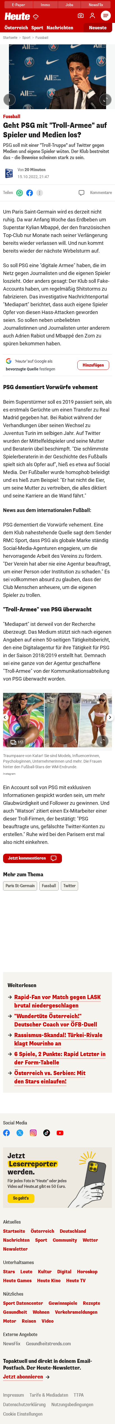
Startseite (10, 38)
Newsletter (15, 1249)
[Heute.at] (17, 16)
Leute (26, 1272)
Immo (45, 5)
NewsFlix (96, 5)
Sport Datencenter (23, 1303)
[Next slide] (110, 717)
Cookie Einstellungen (22, 1414)
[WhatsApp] (19, 192)
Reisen (29, 1321)
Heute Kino (49, 1281)
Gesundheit (15, 1312)
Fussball (41, 38)
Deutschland (73, 1231)
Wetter (90, 1240)
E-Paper (18, 5)
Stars (9, 1272)
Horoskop (87, 1272)
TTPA (79, 1395)
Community (65, 1240)
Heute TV (76, 1281)
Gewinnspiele (63, 1303)
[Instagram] (33, 1133)
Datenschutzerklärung (24, 1405)
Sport (37, 28)
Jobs (69, 5)
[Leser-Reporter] (80, 15)
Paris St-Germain (20, 886)
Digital (64, 1272)
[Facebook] (29, 192)
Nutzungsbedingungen (72, 1405)
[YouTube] (60, 1133)
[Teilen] (39, 193)
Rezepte (91, 1303)
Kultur (45, 1272)
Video (48, 1321)
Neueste (98, 28)
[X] (19, 1133)
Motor (9, 1321)
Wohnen (41, 1312)
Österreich (16, 28)
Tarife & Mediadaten (49, 1395)
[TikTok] (46, 1133)
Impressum (13, 1395)
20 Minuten (35, 170)
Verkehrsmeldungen (76, 1312)
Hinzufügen (93, 365)
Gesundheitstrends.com (48, 1344)
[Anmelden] (92, 15)
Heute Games (17, 1281)
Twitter (69, 886)
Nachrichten (16, 1240)
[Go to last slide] (5, 717)
